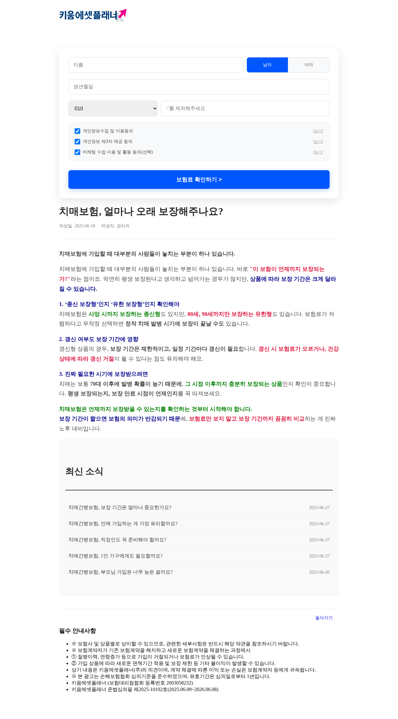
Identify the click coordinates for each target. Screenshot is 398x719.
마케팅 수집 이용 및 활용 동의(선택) (118, 151)
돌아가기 (324, 617)
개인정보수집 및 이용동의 (108, 130)
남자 (267, 64)
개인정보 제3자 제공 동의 (107, 141)
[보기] (318, 131)
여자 (308, 64)
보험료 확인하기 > (199, 179)
